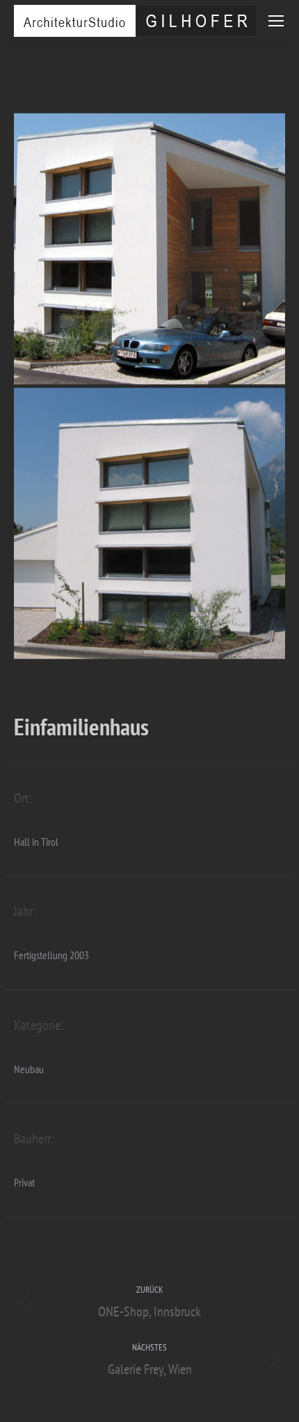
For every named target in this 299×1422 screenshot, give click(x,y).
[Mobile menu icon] (276, 21)
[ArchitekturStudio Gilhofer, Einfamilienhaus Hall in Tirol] (149, 248)
